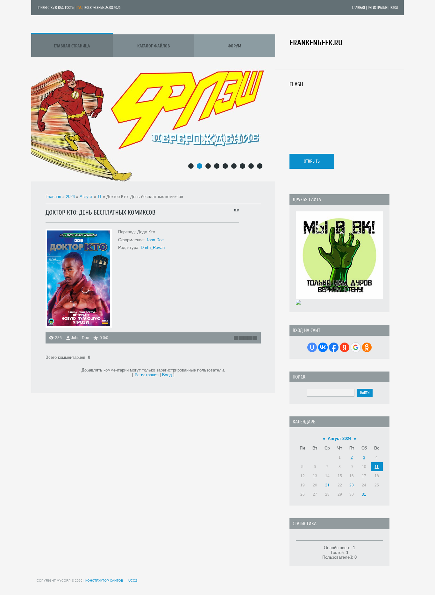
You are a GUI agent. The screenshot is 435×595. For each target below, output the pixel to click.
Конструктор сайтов (104, 580)
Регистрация (378, 7)
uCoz (132, 580)
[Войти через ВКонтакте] (323, 347)
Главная (358, 7)
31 (364, 494)
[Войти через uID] (312, 347)
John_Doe (80, 338)
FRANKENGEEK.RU (315, 43)
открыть (312, 161)
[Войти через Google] (356, 347)
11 (99, 196)
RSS (79, 7)
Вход (394, 7)
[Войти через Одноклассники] (367, 347)
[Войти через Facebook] (334, 347)
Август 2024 (339, 438)
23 (351, 485)
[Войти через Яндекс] (344, 347)
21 (327, 485)
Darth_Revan (153, 247)
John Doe (155, 239)
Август (86, 196)
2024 (70, 196)
